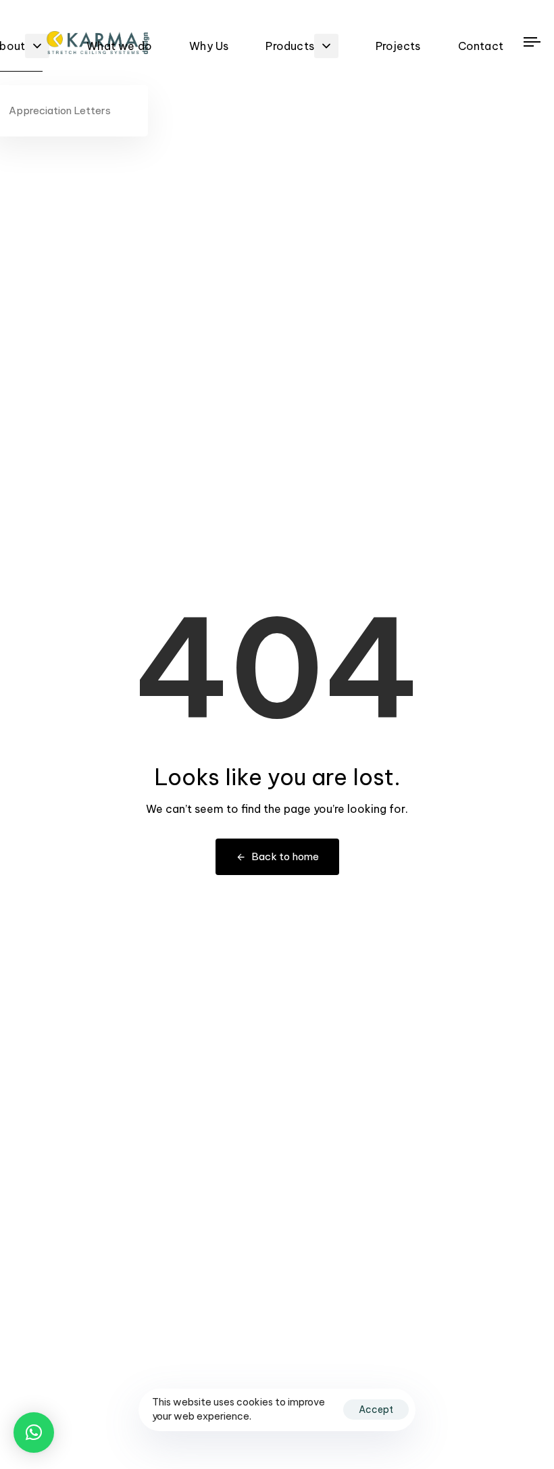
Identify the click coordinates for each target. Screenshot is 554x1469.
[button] (34, 1432)
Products (290, 46)
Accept (376, 1409)
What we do (119, 46)
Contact (480, 46)
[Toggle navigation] (537, 42)
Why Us (208, 46)
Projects (398, 46)
